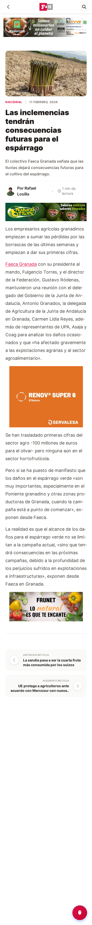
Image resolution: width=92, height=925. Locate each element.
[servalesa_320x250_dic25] (46, 396)
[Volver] (8, 7)
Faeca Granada (21, 264)
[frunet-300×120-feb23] (46, 606)
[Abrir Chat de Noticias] (79, 912)
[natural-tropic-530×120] (46, 211)
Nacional (13, 102)
